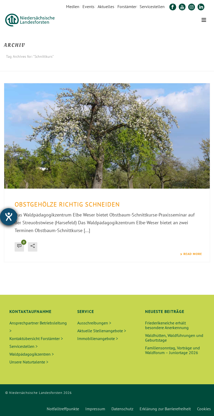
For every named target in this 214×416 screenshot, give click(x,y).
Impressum (95, 409)
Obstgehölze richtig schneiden (67, 204)
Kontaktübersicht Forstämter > (36, 338)
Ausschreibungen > (94, 322)
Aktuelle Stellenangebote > (101, 330)
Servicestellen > (23, 346)
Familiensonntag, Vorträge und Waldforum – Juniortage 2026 (172, 350)
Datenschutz (122, 409)
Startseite (175, 66)
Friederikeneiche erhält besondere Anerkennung (167, 325)
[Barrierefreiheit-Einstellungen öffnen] (8, 216)
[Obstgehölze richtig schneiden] (107, 136)
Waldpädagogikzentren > (31, 354)
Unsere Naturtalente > (28, 361)
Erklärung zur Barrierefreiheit (165, 409)
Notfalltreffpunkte (63, 409)
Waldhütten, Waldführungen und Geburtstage (174, 337)
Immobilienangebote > (97, 338)
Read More (192, 253)
